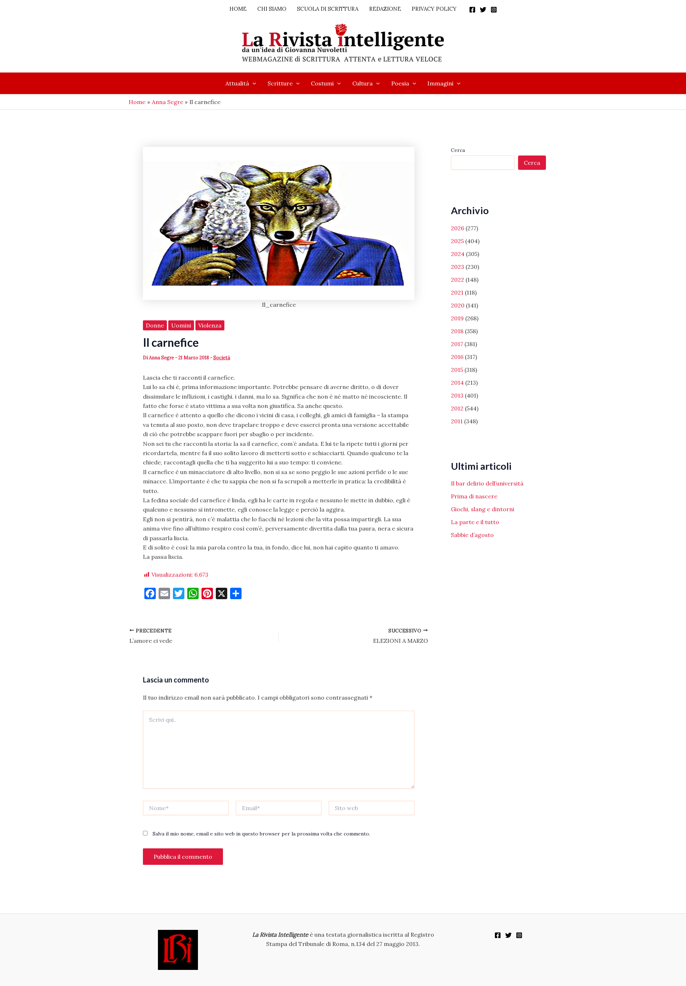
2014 (457, 382)
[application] (252, 83)
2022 (457, 279)
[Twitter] (483, 9)
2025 (457, 241)
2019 (457, 318)
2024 (457, 253)
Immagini (440, 83)
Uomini (181, 325)
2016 (457, 356)
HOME (238, 8)
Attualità (237, 83)
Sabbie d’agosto (472, 534)
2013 (457, 395)
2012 (457, 408)
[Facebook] (472, 9)
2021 (457, 292)
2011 (457, 421)
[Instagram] (494, 9)
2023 (457, 266)
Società (221, 358)
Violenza (210, 325)
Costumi (322, 83)
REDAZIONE (385, 8)
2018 (457, 331)
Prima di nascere (474, 496)
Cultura (362, 83)
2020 (457, 305)
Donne (155, 325)
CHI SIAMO (271, 8)
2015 (457, 369)
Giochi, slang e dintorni (482, 509)
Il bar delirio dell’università (487, 483)
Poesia (400, 83)
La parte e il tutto (475, 522)
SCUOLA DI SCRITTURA (327, 8)
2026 (457, 228)
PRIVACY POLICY (434, 8)
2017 (457, 343)
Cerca (458, 150)
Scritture (280, 83)
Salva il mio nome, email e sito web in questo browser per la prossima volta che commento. (261, 833)
